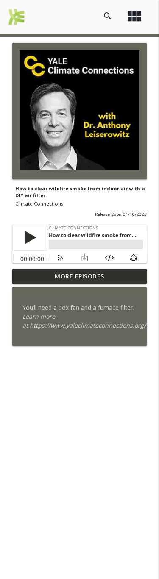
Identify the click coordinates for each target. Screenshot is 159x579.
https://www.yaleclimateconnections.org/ (89, 325)
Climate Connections (39, 203)
